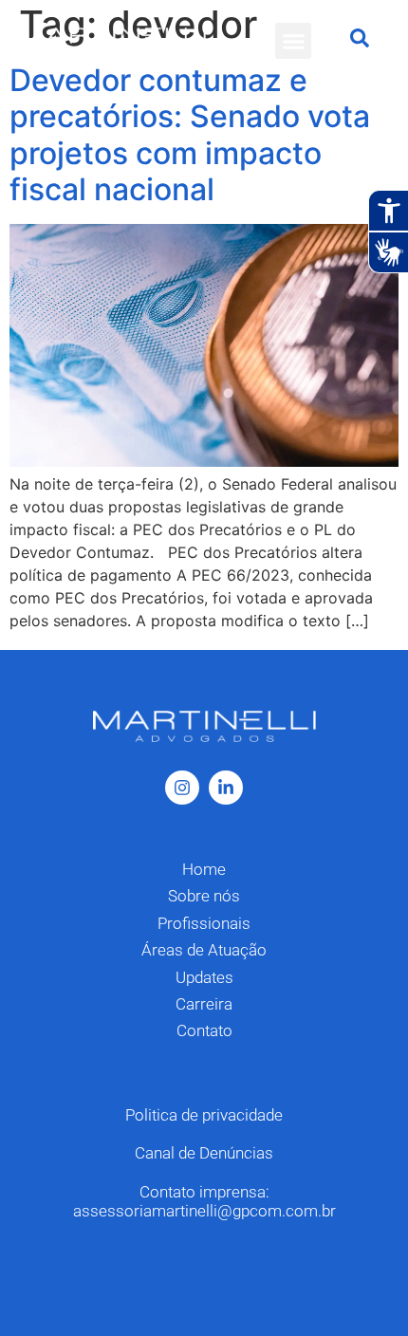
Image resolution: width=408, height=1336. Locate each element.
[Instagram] (182, 787)
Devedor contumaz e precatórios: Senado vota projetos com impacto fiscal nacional (189, 135)
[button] (293, 41)
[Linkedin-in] (226, 787)
